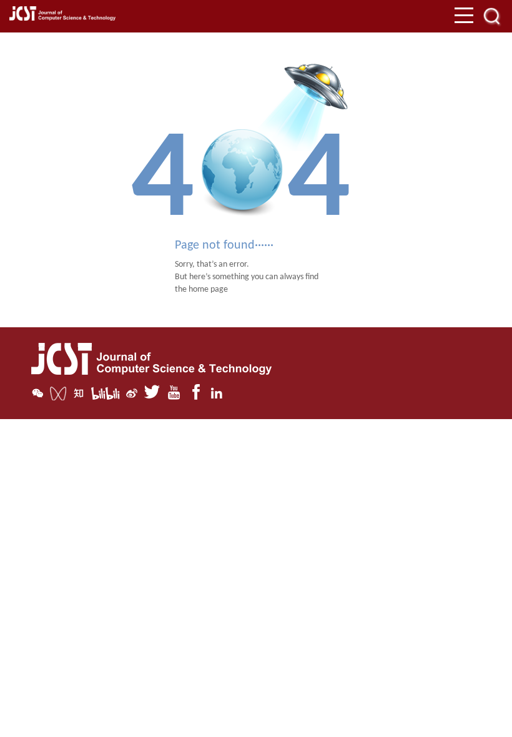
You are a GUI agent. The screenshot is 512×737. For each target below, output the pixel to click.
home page (208, 289)
